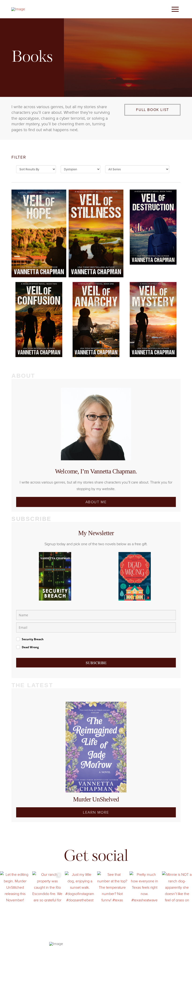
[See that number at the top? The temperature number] (112, 886)
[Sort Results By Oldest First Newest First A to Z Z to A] (36, 170)
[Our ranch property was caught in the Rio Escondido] (47, 886)
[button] (175, 9)
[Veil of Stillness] (96, 233)
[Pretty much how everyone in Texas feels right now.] (144, 886)
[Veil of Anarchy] (96, 319)
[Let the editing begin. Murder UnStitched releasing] (15, 886)
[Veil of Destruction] (153, 227)
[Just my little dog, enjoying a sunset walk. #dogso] (80, 886)
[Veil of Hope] (38, 233)
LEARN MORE (96, 812)
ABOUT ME (96, 502)
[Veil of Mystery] (153, 319)
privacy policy (91, 951)
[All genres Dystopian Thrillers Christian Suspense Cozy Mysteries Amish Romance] (80, 170)
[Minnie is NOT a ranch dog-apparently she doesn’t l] (177, 886)
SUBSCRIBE (96, 662)
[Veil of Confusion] (38, 319)
